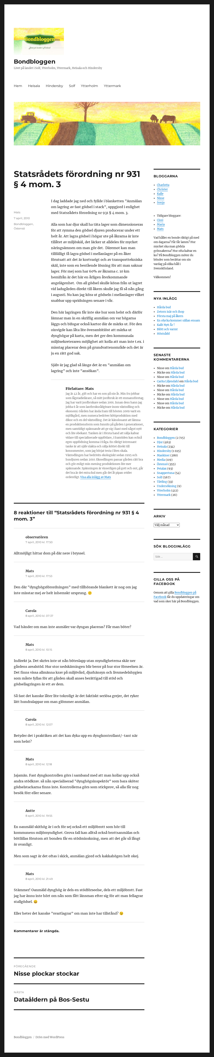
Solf (72, 86)
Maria (161, 224)
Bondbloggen (34, 61)
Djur (160, 442)
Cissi (160, 220)
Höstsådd (163, 333)
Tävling (162, 482)
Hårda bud (164, 307)
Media (161, 460)
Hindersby (54, 86)
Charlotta (163, 185)
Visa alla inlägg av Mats (95, 477)
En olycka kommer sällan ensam (178, 320)
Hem (18, 86)
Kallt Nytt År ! (166, 325)
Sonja (160, 202)
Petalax (162, 468)
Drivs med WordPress (50, 1037)
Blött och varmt (167, 329)
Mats (17, 212)
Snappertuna (165, 473)
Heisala (34, 86)
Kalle (160, 194)
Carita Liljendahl (168, 381)
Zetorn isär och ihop (170, 312)
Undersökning (166, 486)
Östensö (19, 228)
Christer (162, 189)
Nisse (160, 198)
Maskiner (163, 455)
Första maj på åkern (170, 316)
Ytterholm (89, 86)
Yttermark (112, 86)
